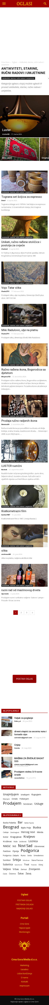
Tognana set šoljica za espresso (21, 196)
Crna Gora (24, 923)
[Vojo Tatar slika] (24, 273)
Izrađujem (25, 794)
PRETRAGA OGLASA (24, 904)
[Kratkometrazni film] (24, 496)
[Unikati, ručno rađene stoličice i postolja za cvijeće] (24, 227)
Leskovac (23, 841)
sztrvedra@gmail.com (23, 738)
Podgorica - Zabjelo (11, 855)
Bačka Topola (29, 823)
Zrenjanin (34, 869)
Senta (29, 855)
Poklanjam (24, 798)
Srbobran (26, 860)
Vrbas (16, 869)
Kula (15, 841)
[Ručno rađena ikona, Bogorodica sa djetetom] (24, 354)
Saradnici (24, 969)
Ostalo (15, 798)
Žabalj (28, 873)
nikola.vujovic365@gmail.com (26, 764)
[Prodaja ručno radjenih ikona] (24, 406)
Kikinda (40, 832)
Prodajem (12, 803)
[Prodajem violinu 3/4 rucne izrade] (6, 774)
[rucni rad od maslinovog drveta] (24, 575)
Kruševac (7, 841)
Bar (20, 822)
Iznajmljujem (11, 794)
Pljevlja (16, 851)
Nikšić (7, 846)
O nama (24, 977)
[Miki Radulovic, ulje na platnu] (24, 315)
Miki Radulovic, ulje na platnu (19, 330)
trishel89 (5, 134)
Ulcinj (41, 864)
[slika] (24, 535)
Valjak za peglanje (23, 718)
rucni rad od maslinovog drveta (20, 590)
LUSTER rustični (11, 466)
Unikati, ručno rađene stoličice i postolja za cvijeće (21, 243)
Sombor (7, 860)
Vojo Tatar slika (11, 287)
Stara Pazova (37, 860)
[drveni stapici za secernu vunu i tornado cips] (6, 733)
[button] (45, 3)
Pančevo (7, 851)
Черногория (24, 928)
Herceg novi (28, 831)
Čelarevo (12, 874)
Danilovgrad (14, 832)
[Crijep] (6, 748)
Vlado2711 (5, 291)
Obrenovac (39, 846)
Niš (14, 846)
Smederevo (39, 855)
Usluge (38, 803)
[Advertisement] (24, 33)
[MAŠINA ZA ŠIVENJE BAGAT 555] (6, 762)
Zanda (17, 748)
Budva (37, 827)
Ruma (23, 855)
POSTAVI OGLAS (24, 678)
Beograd (11, 827)
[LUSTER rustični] (24, 451)
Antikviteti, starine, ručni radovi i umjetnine (18, 78)
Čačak (5, 874)
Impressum (25, 985)
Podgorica (30, 850)
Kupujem (36, 794)
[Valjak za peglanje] (6, 721)
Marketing (24, 965)
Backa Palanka (9, 822)
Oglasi (14, 62)
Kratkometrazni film (13, 511)
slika (4, 550)
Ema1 (3, 200)
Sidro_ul (17, 721)
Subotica (8, 864)
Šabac (21, 873)
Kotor (5, 836)
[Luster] (24, 116)
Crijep (17, 744)
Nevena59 (5, 424)
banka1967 (5, 515)
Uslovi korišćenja (24, 973)
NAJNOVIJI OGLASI (24, 908)
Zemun (24, 869)
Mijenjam (6, 799)
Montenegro (24, 932)
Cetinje (6, 832)
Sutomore (18, 865)
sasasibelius (19, 778)
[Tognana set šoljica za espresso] (24, 182)
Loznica (33, 841)
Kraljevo (29, 836)
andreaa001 (6, 554)
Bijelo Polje (26, 827)
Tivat (26, 864)
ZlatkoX (4, 249)
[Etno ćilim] (19, 152)
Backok (4, 470)
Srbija (17, 859)
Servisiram (27, 804)
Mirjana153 (5, 377)
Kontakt (24, 981)
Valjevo (7, 869)
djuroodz (5, 594)
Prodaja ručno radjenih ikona (19, 420)
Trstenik (34, 865)
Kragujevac (16, 836)
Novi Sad (25, 845)
